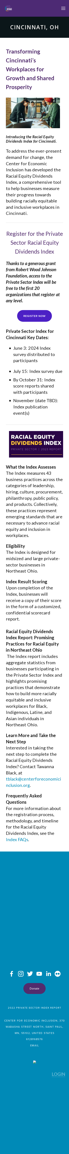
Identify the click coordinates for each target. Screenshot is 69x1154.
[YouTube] (39, 974)
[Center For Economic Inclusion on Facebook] (12, 974)
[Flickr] (58, 974)
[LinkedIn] (48, 974)
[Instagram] (21, 974)
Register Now (34, 316)
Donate (34, 988)
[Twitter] (30, 974)
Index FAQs (17, 839)
